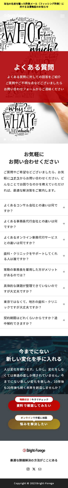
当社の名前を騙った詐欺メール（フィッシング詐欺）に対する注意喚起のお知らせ (34, 5)
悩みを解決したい (34, 424)
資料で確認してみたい (34, 405)
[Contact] (40, 469)
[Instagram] (28, 469)
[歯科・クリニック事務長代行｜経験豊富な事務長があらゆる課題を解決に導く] (15, 16)
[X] (34, 469)
